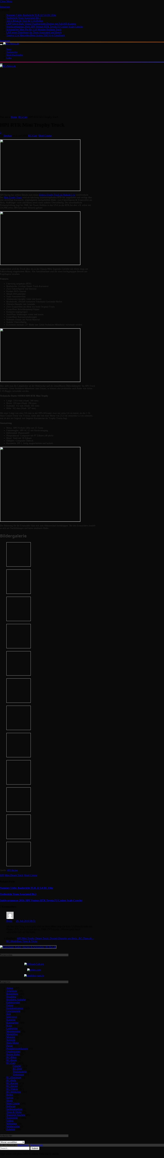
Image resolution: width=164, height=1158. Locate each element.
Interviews (11, 1017)
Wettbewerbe (13, 1126)
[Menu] (1, 44)
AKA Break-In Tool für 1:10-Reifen (24, 21)
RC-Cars (32, 135)
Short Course (45, 135)
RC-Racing (12, 1083)
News (9, 49)
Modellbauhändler (14, 55)
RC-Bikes (11, 1057)
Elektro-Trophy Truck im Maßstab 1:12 (57, 195)
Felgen (9, 1005)
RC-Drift (17, 1068)
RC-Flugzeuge (13, 1077)
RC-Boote (11, 1060)
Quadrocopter (13, 1051)
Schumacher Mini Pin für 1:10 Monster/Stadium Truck (34, 29)
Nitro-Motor (12, 1043)
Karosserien (12, 1022)
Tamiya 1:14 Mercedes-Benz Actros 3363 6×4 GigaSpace (35, 35)
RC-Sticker (12, 1086)
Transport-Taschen (15, 1115)
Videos (9, 1120)
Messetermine (13, 1031)
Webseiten (11, 1123)
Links (9, 58)
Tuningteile (12, 1117)
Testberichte (12, 52)
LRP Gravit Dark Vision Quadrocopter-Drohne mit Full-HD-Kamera (41, 23)
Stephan (8, 135)
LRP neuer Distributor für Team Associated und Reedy (34, 32)
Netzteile (10, 1040)
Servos (9, 1097)
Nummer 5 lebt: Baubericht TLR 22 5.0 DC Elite (31, 15)
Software (11, 1106)
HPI (2, 875)
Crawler (17, 1066)
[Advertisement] (82, 91)
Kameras (10, 1019)
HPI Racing (12, 870)
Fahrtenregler (13, 1002)
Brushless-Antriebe (16, 999)
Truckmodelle (20, 1071)
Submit (35, 1148)
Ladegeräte (12, 1028)
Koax (9, 1025)
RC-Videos (12, 1089)
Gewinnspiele (13, 1011)
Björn (9, 921)
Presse (9, 1045)
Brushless (11, 996)
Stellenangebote (14, 1109)
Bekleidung (12, 993)
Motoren (10, 1037)
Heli (8, 1014)
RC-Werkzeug (13, 1092)
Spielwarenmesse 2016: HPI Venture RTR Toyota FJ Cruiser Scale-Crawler (44, 26)
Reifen (9, 1094)
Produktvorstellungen (17, 1048)
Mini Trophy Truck (13, 197)
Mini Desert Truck (14, 875)
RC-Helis (11, 1080)
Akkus (9, 988)
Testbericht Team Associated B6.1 (23, 18)
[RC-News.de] (11, 43)
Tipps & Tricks (13, 1112)
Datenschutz (36, 1145)
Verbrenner (18, 1074)
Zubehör (10, 1129)
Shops (9, 1100)
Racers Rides (13, 1054)
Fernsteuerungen (14, 1008)
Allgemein (11, 991)
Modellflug (12, 1034)
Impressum (23, 1145)
